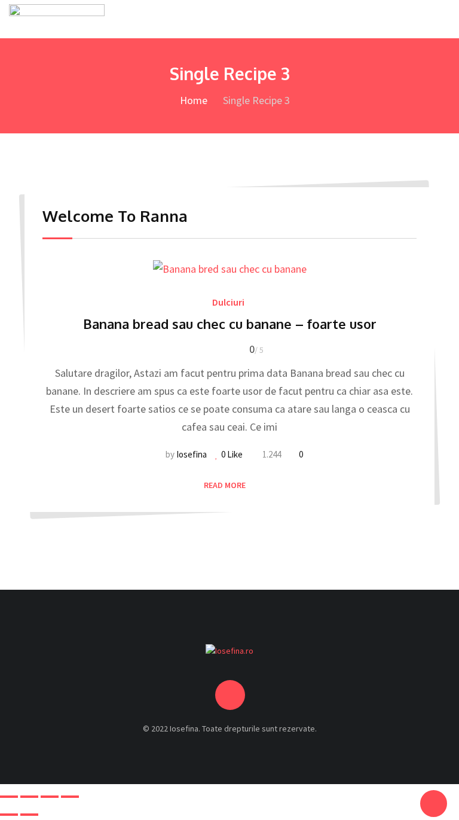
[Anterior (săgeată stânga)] (9, 814)
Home (192, 100)
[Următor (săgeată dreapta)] (29, 814)
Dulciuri (228, 302)
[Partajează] (50, 796)
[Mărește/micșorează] (9, 796)
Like (232, 454)
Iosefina (191, 454)
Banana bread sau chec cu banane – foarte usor (230, 323)
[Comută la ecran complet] (29, 796)
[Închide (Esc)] (70, 796)
